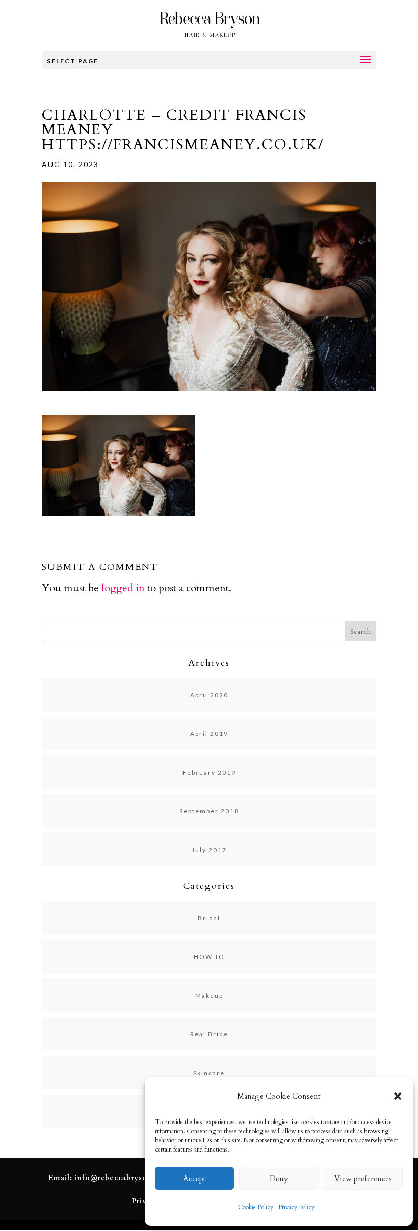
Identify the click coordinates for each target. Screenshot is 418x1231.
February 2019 (209, 772)
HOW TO (209, 957)
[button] (398, 1096)
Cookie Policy (255, 1207)
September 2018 (209, 811)
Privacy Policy (296, 1207)
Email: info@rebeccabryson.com (109, 1178)
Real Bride (209, 1034)
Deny (279, 1178)
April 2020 (209, 695)
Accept (194, 1178)
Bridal (209, 918)
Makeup (209, 995)
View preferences (363, 1178)
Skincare (209, 1073)
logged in (123, 588)
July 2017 (209, 850)
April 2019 (209, 733)
